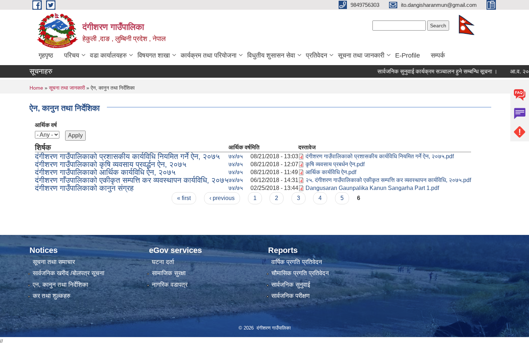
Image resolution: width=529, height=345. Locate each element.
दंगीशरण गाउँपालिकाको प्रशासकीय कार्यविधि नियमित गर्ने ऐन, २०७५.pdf (380, 156)
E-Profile (407, 55)
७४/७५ (236, 156)
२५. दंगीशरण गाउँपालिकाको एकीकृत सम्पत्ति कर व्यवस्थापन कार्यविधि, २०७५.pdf (388, 180)
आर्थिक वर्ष (46, 125)
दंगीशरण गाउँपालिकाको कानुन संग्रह (84, 188)
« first (184, 198)
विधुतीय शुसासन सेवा (271, 55)
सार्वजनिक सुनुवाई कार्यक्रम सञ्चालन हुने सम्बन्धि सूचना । (430, 71)
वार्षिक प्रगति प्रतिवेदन (296, 262)
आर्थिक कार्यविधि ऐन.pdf (331, 172)
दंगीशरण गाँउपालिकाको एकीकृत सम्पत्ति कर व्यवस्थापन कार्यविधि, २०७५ (132, 180)
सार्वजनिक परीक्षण (290, 295)
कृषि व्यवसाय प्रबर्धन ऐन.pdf (335, 164)
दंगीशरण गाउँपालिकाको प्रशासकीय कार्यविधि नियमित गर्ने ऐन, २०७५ (127, 156)
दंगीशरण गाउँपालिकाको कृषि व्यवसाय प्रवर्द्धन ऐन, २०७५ (110, 164)
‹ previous (222, 198)
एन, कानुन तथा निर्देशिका (60, 284)
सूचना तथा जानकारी (361, 55)
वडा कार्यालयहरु (108, 55)
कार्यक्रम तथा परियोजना (208, 55)
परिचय (71, 55)
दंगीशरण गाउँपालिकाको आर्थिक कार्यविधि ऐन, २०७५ (105, 172)
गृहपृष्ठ (46, 55)
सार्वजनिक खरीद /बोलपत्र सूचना (68, 273)
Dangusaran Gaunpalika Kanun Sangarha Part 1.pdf (372, 188)
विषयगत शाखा (153, 55)
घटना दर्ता (163, 262)
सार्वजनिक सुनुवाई (290, 284)
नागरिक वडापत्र (169, 284)
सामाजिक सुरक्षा (169, 273)
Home (36, 88)
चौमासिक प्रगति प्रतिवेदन (300, 273)
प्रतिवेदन (316, 55)
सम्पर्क (438, 55)
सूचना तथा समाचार (54, 262)
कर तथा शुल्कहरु (52, 295)
